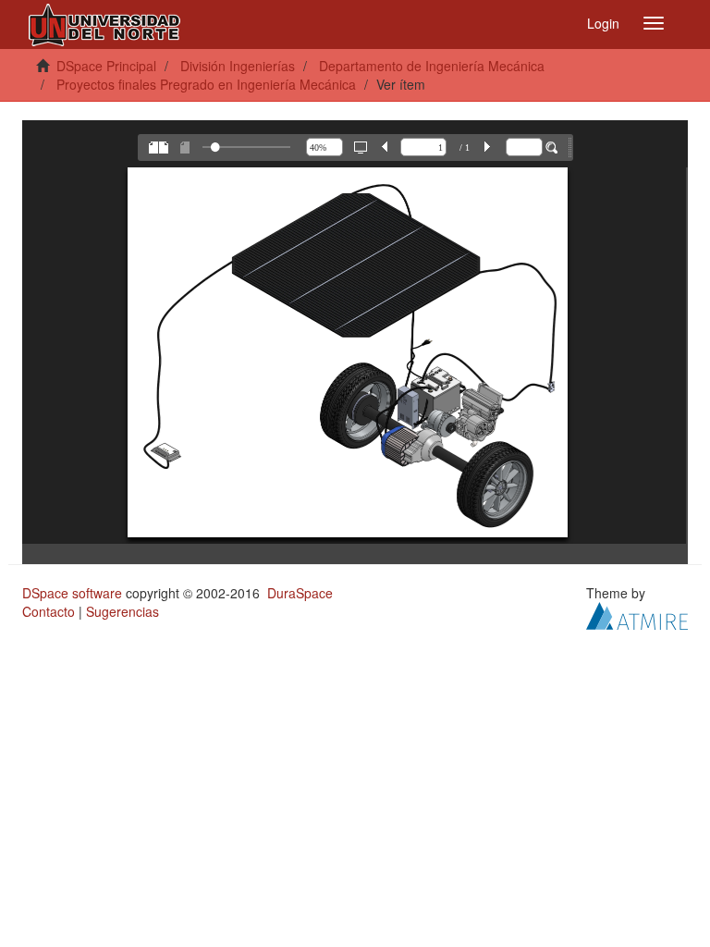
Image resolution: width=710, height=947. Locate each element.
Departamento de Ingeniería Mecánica (432, 65)
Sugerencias (122, 611)
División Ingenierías (237, 65)
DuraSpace (300, 593)
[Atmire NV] (637, 614)
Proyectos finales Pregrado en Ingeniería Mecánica (206, 84)
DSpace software (72, 593)
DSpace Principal (106, 65)
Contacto (48, 611)
